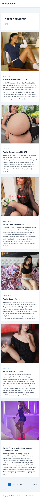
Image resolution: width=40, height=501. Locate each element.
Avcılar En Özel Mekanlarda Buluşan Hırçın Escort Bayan (17, 449)
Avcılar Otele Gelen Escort (14, 224)
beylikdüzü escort (31, 496)
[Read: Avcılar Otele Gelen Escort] (20, 196)
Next (34, 484)
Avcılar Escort (9, 3)
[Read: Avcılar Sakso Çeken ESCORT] (20, 124)
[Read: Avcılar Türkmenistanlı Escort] (20, 52)
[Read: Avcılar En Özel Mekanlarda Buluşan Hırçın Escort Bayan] (20, 420)
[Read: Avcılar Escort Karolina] (20, 271)
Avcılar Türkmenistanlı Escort (15, 80)
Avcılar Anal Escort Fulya (13, 371)
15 (21, 484)
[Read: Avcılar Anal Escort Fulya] (20, 343)
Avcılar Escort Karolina (12, 299)
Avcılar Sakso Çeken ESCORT (15, 152)
